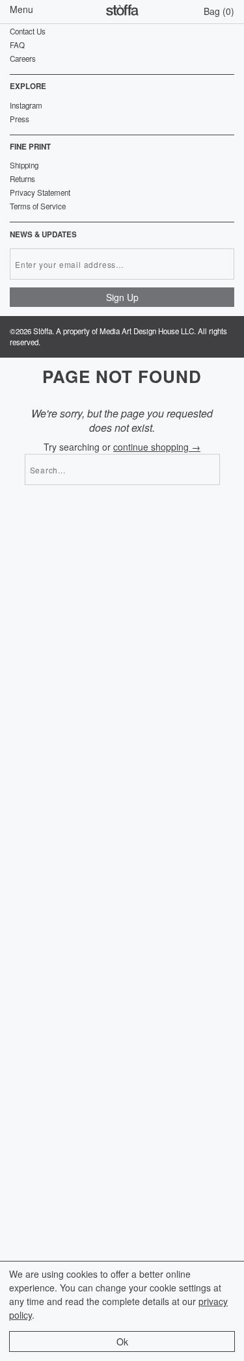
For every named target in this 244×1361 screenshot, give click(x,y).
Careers (23, 58)
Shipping (24, 165)
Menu (21, 9)
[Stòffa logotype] (122, 11)
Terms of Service (38, 206)
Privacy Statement (40, 192)
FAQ (17, 45)
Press (19, 119)
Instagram (26, 105)
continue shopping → (156, 446)
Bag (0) (219, 11)
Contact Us (28, 31)
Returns (22, 179)
